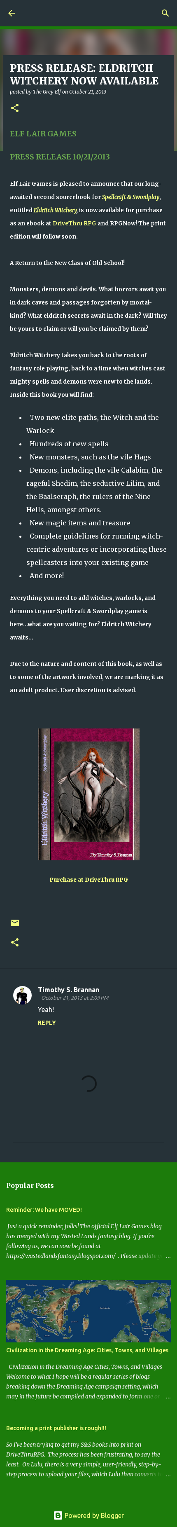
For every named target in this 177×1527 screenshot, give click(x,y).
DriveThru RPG (74, 223)
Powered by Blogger (93, 1515)
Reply (47, 1022)
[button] (15, 108)
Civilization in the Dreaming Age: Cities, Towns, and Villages (87, 1350)
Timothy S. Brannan (68, 989)
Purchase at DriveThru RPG (88, 879)
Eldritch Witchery (55, 210)
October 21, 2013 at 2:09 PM (74, 997)
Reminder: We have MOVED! (44, 1209)
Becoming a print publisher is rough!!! (56, 1428)
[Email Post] (15, 926)
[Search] (165, 13)
